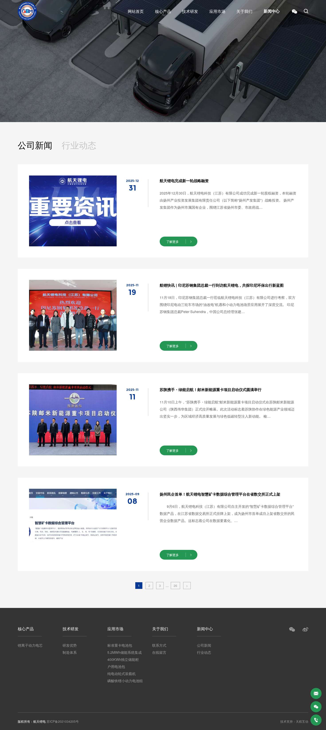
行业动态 (79, 145)
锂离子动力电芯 (30, 645)
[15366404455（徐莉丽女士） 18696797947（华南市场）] (316, 720)
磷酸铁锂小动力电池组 (125, 680)
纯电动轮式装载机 (121, 673)
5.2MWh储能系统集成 (124, 652)
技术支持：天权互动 (294, 721)
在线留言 (159, 652)
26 (175, 585)
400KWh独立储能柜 (123, 659)
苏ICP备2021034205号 (63, 721)
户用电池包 (116, 666)
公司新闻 (35, 145)
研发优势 (70, 645)
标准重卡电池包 (119, 645)
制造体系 (70, 652)
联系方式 (159, 645)
